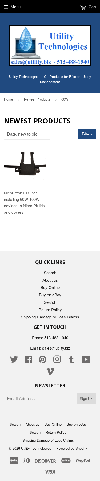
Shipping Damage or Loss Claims (50, 317)
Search (50, 272)
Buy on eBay (50, 294)
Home (8, 99)
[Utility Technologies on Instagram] (57, 361)
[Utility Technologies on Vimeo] (50, 372)
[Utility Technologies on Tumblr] (71, 361)
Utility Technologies (36, 448)
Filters (87, 133)
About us (50, 280)
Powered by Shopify (71, 448)
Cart (91, 6)
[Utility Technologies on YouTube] (86, 361)
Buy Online (50, 287)
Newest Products (37, 99)
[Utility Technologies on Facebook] (28, 361)
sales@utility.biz (56, 348)
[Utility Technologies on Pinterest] (43, 361)
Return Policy (50, 309)
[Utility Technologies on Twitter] (14, 361)
